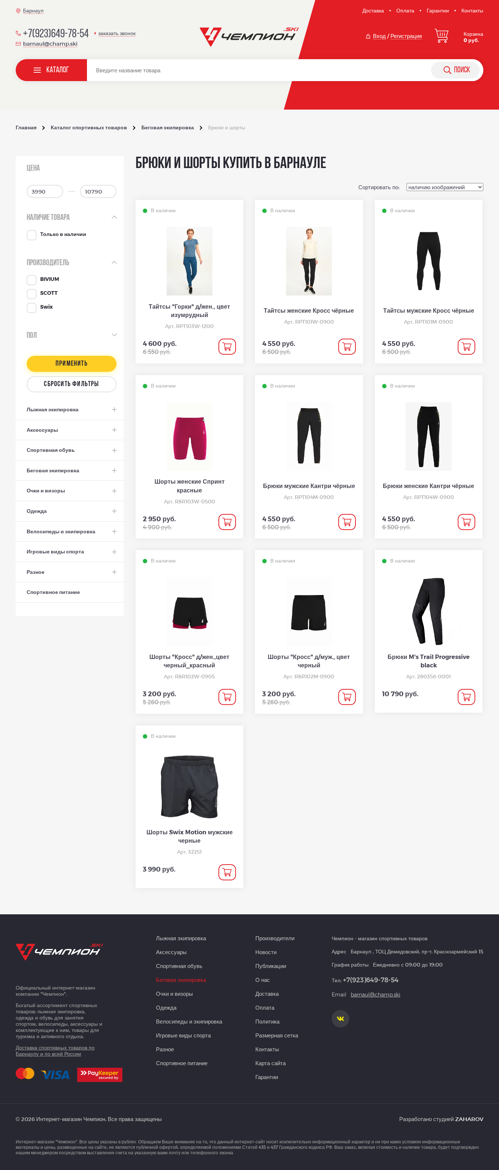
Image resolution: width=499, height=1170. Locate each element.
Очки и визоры (174, 993)
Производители (274, 938)
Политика (267, 1021)
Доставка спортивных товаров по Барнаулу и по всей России (55, 1050)
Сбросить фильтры (71, 384)
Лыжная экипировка (181, 938)
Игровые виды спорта (183, 1035)
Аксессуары (171, 952)
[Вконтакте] (340, 1019)
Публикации (270, 966)
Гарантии (438, 10)
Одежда (166, 1007)
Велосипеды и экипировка (189, 1021)
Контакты (472, 10)
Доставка (373, 10)
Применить (72, 363)
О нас (262, 979)
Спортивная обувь (179, 966)
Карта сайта (270, 1063)
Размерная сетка (276, 1035)
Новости (266, 952)
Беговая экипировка (181, 979)
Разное (165, 1049)
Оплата (405, 10)
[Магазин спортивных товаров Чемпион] (250, 37)
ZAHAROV (469, 1119)
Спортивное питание (181, 1063)
